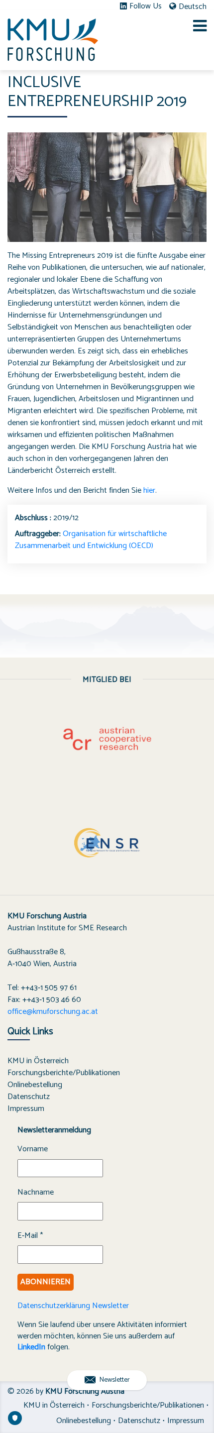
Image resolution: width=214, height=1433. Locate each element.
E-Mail (30, 1235)
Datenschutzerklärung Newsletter (73, 1306)
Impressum (25, 1108)
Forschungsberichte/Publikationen (63, 1073)
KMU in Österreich (38, 1061)
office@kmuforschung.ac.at (52, 1011)
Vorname (32, 1149)
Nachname (35, 1192)
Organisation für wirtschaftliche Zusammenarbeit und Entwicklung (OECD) (91, 539)
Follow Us (145, 6)
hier (149, 490)
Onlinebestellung (34, 1085)
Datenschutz (28, 1096)
